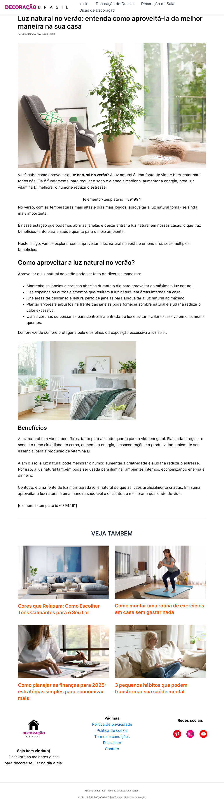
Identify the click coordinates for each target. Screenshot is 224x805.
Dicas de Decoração (97, 10)
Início (83, 4)
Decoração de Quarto (115, 4)
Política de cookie (112, 730)
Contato (112, 749)
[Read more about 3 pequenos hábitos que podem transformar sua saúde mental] (160, 651)
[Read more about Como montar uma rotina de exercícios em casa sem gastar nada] (160, 572)
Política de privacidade (112, 724)
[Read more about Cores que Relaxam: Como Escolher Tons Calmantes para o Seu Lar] (63, 572)
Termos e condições (112, 736)
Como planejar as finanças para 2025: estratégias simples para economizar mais (62, 691)
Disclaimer (112, 743)
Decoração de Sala (157, 4)
